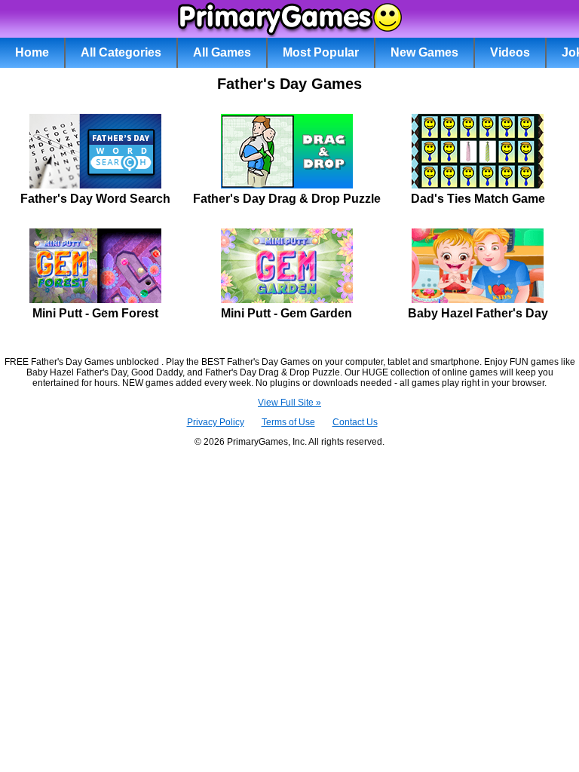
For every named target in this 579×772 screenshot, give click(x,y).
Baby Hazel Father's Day (478, 313)
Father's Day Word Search (95, 198)
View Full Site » (289, 402)
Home (32, 52)
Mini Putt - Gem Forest (95, 313)
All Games (222, 52)
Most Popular (321, 52)
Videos (510, 52)
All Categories (121, 52)
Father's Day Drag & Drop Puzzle (287, 198)
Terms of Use (288, 422)
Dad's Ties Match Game (478, 198)
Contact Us (355, 422)
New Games (424, 52)
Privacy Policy (215, 422)
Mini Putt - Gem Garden (286, 313)
